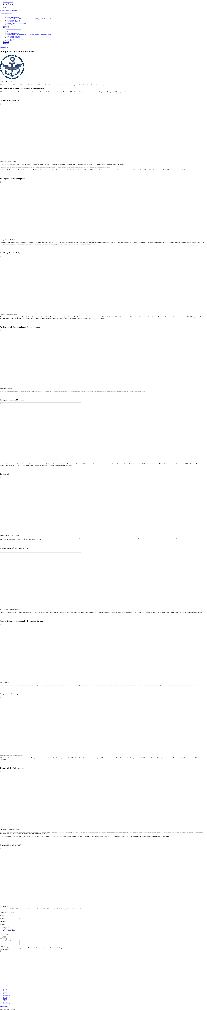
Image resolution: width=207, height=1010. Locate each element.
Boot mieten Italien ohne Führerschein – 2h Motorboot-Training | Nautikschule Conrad (28, 18)
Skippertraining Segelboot (13, 20)
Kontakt (5, 989)
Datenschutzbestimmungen (15, 948)
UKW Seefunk (10, 24)
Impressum (6, 990)
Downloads (6, 26)
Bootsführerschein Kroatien (13, 29)
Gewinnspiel (6, 995)
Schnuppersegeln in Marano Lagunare (16, 23)
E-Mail (2, 939)
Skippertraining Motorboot (13, 21)
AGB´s (5, 992)
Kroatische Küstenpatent (12, 17)
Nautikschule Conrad (5, 13)
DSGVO (2, 946)
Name (1, 937)
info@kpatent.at (4, 1006)
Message (2, 944)
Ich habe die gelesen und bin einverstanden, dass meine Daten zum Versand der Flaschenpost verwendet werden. (38, 948)
